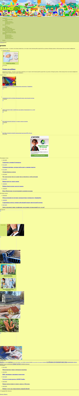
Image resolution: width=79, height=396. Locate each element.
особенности (51, 362)
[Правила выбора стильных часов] (12, 235)
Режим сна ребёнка (8, 69)
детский (21, 362)
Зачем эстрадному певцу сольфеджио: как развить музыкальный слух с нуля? (18, 109)
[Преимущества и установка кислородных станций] (12, 304)
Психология (7, 23)
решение (5, 364)
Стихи (6, 26)
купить (30, 362)
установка (23, 364)
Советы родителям (7, 30)
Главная (1, 42)
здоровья (27, 362)
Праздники (7, 27)
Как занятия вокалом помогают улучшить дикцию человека (15, 121)
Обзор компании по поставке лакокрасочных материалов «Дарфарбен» (17, 86)
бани (5, 362)
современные (9, 364)
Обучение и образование (9, 32)
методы (36, 362)
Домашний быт (8, 34)
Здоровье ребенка (8, 21)
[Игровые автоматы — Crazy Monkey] (8, 249)
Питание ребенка (7, 28)
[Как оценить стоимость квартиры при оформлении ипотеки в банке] (10, 318)
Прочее (4, 33)
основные (44, 362)
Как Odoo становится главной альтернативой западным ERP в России (17, 133)
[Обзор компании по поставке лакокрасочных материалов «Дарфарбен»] (9, 85)
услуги (18, 364)
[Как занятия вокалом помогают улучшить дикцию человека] (9, 120)
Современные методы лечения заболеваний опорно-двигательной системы (18, 98)
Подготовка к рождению (10, 31)
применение (70, 362)
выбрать (10, 362)
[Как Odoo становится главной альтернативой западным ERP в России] (9, 131)
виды (7, 362)
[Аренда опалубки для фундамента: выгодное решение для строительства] (10, 263)
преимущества (61, 362)
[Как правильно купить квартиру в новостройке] (8, 276)
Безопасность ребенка (8, 29)
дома (24, 362)
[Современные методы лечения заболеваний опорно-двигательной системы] (9, 97)
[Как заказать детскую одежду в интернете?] (8, 290)
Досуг (4, 24)
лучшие (34, 362)
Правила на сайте (9, 19)
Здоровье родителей (9, 22)
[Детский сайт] (10, 11)
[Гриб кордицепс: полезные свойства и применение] (9, 331)
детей (16, 362)
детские (18, 362)
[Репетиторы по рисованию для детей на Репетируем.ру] (8, 345)
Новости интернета (9, 38)
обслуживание (40, 362)
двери (14, 362)
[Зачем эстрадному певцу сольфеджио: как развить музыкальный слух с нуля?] (9, 108)
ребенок (75, 362)
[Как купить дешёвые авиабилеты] (11, 359)
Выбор (2, 362)
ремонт (1, 364)
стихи (14, 364)
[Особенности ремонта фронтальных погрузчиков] (11, 223)
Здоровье (4, 20)
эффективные (27, 364)
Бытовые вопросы (9, 35)
